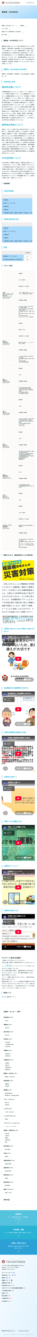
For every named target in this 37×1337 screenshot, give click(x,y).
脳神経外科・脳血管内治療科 (12, 1095)
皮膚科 (6, 1138)
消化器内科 (7, 1046)
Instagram (9, 1278)
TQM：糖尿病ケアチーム (9, 997)
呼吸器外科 (7, 1053)
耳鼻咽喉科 (7, 1140)
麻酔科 (6, 1156)
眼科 (6, 1142)
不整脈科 (7, 1063)
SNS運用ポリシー (6, 1301)
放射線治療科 (8, 1163)
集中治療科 (7, 1149)
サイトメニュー (31, 2)
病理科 (6, 1178)
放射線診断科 (8, 1171)
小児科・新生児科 (9, 1112)
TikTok (12, 1280)
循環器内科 (7, 1069)
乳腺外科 (7, 1104)
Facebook (14, 1273)
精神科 (6, 1119)
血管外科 (7, 1065)
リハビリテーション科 (10, 1126)
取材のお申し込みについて (8, 1330)
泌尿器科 (7, 1086)
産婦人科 (7, 1102)
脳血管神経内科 (9, 1093)
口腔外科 (7, 1135)
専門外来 (7, 1200)
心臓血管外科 (8, 1067)
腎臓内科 (7, 1084)
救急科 (6, 1020)
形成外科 (7, 1133)
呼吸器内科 (7, 1056)
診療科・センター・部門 (12, 1011)
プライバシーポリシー (23, 1330)
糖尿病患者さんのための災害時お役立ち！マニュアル (18, 619)
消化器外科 (7, 1042)
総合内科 (7, 1035)
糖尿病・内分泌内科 (10, 1076)
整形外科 (7, 1028)
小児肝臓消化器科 (9, 1044)
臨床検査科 (7, 1185)
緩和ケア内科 (8, 1192)
